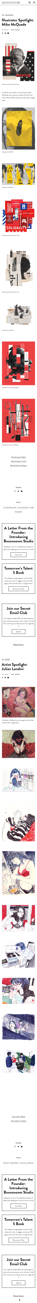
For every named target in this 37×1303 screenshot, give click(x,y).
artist (6, 1163)
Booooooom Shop (18, 589)
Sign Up (18, 632)
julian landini (26, 1163)
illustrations (10, 507)
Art (3, 14)
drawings (14, 1163)
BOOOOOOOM (11, 2)
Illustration (9, 14)
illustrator (23, 507)
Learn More (18, 555)
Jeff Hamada (15, 30)
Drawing (7, 659)
